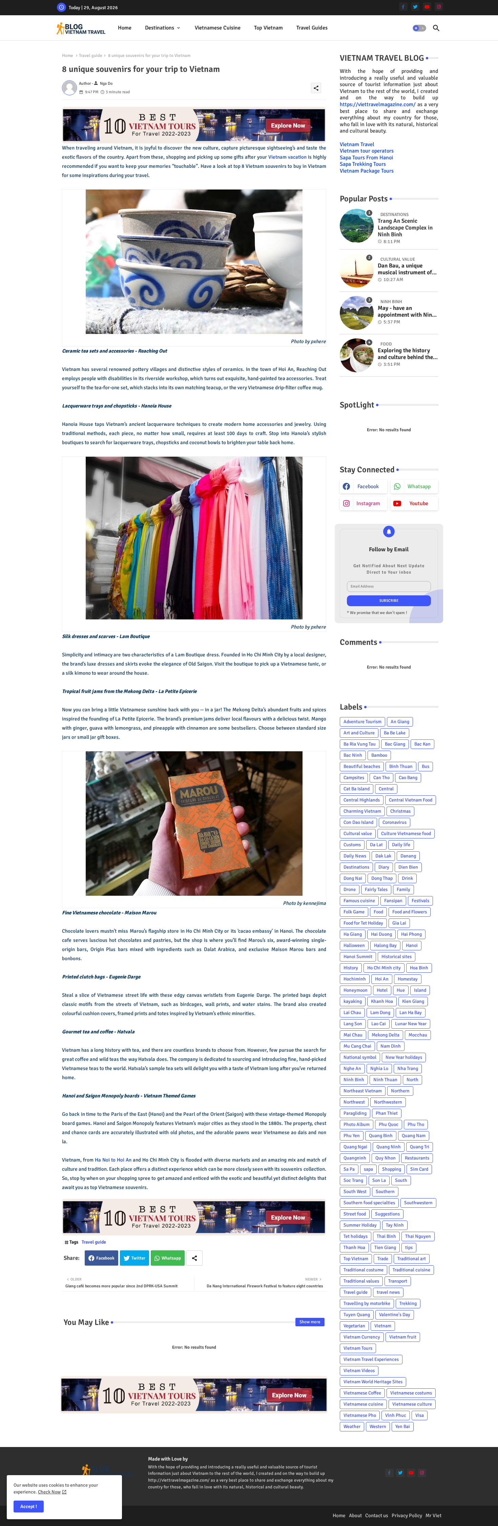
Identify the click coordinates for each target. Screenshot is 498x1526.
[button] (419, 28)
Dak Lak (383, 856)
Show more (309, 1322)
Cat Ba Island (357, 789)
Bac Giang (395, 744)
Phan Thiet (387, 1113)
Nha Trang (407, 1068)
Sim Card (419, 1169)
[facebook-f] (403, 6)
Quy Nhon (385, 1158)
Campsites (354, 777)
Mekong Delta (385, 1035)
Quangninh (355, 1158)
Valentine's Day (394, 1314)
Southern (385, 1191)
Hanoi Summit (358, 956)
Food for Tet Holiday (363, 923)
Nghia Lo (379, 1068)
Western (378, 1426)
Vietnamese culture (412, 1404)
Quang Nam (414, 1135)
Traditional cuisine (411, 1270)
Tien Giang (385, 1247)
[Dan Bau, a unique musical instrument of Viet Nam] (357, 271)
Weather (352, 1426)
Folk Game (354, 912)
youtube (419, 503)
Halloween (354, 945)
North (412, 1080)
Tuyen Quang (357, 1314)
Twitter (138, 1258)
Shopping (391, 1169)
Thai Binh (386, 1236)
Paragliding (355, 1113)
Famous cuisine (359, 901)
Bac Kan (422, 744)
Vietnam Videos (359, 1370)
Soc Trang (353, 1180)
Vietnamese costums (411, 1393)
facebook (368, 486)
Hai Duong (381, 934)
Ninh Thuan (385, 1080)
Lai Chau (352, 1012)
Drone (350, 889)
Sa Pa (349, 1169)
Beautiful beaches (362, 766)
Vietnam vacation (287, 157)
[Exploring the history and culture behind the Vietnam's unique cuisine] (357, 355)
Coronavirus (394, 822)
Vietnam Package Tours (367, 170)
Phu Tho (416, 1124)
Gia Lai (399, 923)
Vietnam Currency (362, 1337)
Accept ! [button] (28, 1506)
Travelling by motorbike (367, 1303)
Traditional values (361, 1281)
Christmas (400, 811)
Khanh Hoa (382, 1001)
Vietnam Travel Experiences (371, 1359)
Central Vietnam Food (410, 800)
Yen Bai (402, 1426)
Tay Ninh (395, 1225)
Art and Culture (359, 733)
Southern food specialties (369, 1203)
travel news (388, 1292)
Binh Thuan (401, 766)
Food (378, 912)
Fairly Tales (376, 889)
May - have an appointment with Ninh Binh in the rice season (406, 312)
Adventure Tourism (362, 722)
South (401, 1180)
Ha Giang (353, 934)
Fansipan (393, 901)
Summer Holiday (360, 1225)
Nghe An (352, 1068)
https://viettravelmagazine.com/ (378, 104)
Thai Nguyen (418, 1236)
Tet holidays (356, 1236)
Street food (355, 1214)
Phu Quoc (388, 1124)
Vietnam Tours (358, 1348)
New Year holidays (404, 1057)
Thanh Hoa (354, 1247)
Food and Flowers (409, 912)
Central (386, 789)
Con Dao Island (358, 822)
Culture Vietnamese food (406, 833)
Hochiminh (355, 979)
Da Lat (376, 845)
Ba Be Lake (395, 733)
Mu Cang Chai (357, 1046)
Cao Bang (408, 777)
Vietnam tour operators (367, 150)
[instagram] (439, 6)
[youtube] (427, 6)
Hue (401, 990)
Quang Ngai (355, 1147)
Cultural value (358, 833)
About (355, 1515)
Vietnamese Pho (360, 1415)
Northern (400, 1091)
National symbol (360, 1057)
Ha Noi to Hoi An (113, 1160)
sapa (368, 1169)
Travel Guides (312, 27)
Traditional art (411, 1259)
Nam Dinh (390, 1046)
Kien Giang (413, 1001)
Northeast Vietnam (363, 1091)
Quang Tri (419, 1147)
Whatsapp (171, 1258)
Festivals (420, 901)
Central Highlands (362, 800)
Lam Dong (380, 1012)
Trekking (408, 1303)
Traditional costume (363, 1270)
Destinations (159, 27)
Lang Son (353, 1024)
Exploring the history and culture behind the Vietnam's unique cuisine (405, 354)
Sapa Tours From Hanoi (366, 157)
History (351, 968)
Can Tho (381, 777)
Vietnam (382, 1326)
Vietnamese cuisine (218, 27)
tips (409, 1247)
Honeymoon (356, 990)
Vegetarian (354, 1326)
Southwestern (418, 1203)
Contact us (376, 1515)
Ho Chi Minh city (384, 968)
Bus (425, 766)
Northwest (354, 1102)
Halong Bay (385, 945)
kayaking (353, 1001)
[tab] (124, 28)
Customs (352, 845)
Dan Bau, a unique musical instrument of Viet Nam (405, 269)
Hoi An (382, 979)
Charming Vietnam (362, 811)
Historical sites (396, 956)
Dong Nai (353, 878)
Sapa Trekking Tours (363, 164)
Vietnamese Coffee (362, 1393)
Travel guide (90, 55)
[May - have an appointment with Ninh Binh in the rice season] (357, 313)
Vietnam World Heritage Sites (373, 1382)
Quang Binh (381, 1135)
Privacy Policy (407, 1515)
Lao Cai (378, 1024)
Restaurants (417, 1158)
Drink (407, 878)
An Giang (400, 722)
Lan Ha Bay (410, 1012)
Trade (382, 1259)
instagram (368, 503)
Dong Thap (382, 878)
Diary (383, 867)
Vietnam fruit (402, 1337)
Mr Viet (433, 1515)
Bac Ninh (353, 755)
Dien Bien (408, 867)
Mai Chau (353, 1035)
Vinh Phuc (395, 1415)
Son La (379, 1180)
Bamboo (379, 755)
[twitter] (415, 6)
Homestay (408, 979)
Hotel (382, 990)
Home (124, 27)
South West (355, 1191)
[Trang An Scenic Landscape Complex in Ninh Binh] (357, 226)
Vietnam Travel (357, 144)
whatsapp (419, 486)
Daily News (355, 856)
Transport (397, 1281)
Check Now (49, 1492)
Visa (419, 1415)
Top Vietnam (268, 27)
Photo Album (357, 1124)
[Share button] (194, 1258)
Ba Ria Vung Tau (360, 744)
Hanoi (412, 945)
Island (420, 990)
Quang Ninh (388, 1147)
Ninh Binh (354, 1080)
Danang (408, 856)
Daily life (401, 845)
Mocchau (418, 1035)
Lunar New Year (411, 1024)
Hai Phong (411, 934)
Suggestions (387, 1214)
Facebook (105, 1258)
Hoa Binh (419, 968)
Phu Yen (352, 1135)
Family (403, 889)
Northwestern (388, 1102)
